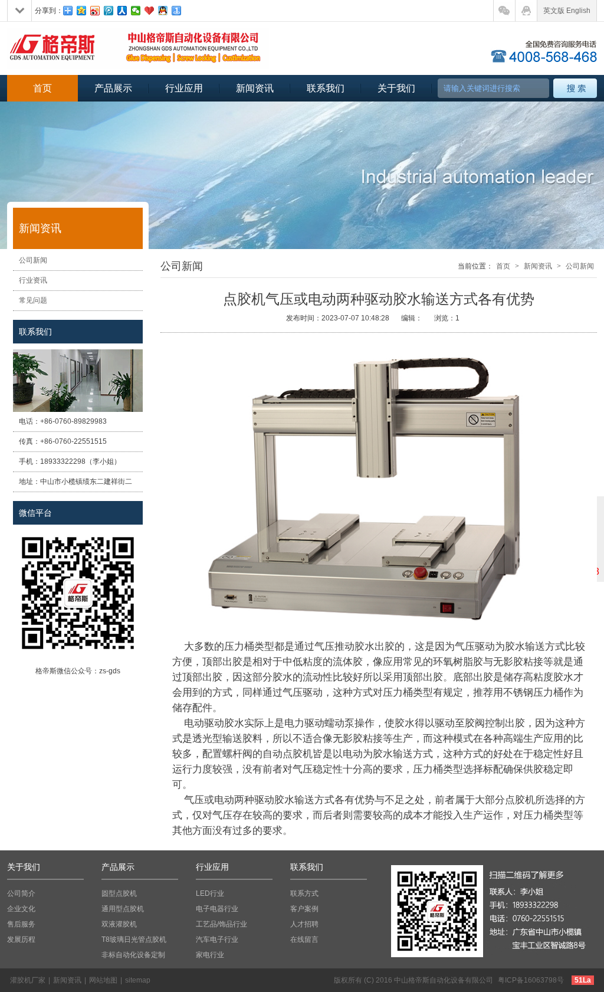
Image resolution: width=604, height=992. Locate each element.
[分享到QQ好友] (163, 10)
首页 (42, 88)
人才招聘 (304, 924)
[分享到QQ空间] (82, 10)
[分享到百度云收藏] (150, 10)
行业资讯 (33, 280)
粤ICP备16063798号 (531, 980)
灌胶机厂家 (27, 980)
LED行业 (210, 893)
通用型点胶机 (122, 909)
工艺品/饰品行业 (221, 924)
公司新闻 (33, 260)
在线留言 (304, 939)
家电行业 (210, 955)
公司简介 (21, 893)
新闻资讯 (255, 88)
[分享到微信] (136, 10)
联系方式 (304, 893)
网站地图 (103, 980)
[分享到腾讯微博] (109, 10)
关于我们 (396, 88)
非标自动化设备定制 (133, 955)
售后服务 (21, 924)
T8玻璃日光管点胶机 (133, 939)
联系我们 (325, 88)
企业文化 (21, 909)
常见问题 (33, 300)
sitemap (137, 980)
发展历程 (21, 939)
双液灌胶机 (119, 924)
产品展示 (113, 88)
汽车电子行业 (217, 939)
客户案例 (304, 909)
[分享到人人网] (122, 10)
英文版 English (566, 10)
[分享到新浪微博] (95, 10)
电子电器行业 (217, 909)
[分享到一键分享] (177, 10)
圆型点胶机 (119, 893)
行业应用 (184, 88)
